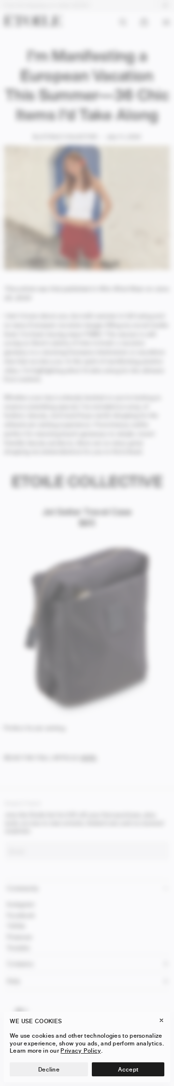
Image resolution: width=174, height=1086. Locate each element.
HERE (88, 758)
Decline (48, 1069)
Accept (128, 1069)
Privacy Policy (80, 1050)
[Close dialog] (168, 824)
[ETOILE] (33, 20)
